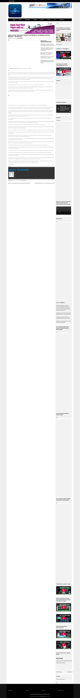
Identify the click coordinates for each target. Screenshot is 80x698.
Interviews (27, 19)
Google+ (9, 166)
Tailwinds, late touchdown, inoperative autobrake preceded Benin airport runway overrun (47, 49)
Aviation (13, 180)
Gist (55, 19)
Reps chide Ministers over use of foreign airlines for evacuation (45, 183)
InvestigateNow (58, 317)
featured (25, 180)
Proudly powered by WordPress (35, 696)
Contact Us (44, 690)
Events (42, 19)
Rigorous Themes (47, 696)
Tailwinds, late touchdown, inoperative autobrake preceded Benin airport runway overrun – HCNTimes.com (62, 306)
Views (20, 19)
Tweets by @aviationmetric (60, 679)
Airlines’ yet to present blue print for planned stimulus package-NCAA (19, 183)
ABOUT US (27, 690)
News (14, 19)
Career (35, 19)
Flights (49, 19)
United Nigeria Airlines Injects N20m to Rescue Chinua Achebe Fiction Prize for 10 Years (47, 61)
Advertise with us (61, 690)
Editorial (62, 19)
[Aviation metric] (9, 19)
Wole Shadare (20, 38)
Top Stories (19, 180)
